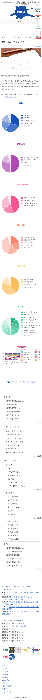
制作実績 (9, 493)
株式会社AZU (12, 514)
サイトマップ (6, 692)
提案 (9, 468)
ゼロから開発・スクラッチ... (16, 431)
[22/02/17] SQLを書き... (14, 562)
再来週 (20, 620)
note (5, 589)
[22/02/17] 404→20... (13, 555)
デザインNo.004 (13, 528)
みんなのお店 (12, 504)
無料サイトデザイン (13, 521)
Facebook (16, 586)
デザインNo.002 (13, 535)
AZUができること (14, 472)
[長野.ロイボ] (38, 26)
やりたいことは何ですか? (12, 427)
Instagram (8, 586)
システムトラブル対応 (13, 445)
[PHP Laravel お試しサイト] (38, 18)
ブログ (6, 544)
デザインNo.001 (13, 539)
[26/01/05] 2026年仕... (13, 419)
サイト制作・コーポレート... (16, 449)
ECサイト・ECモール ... (14, 438)
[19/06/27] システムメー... (15, 566)
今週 (10, 620)
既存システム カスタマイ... (15, 442)
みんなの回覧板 (13, 497)
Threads (28, 586)
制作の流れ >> (32, 382)
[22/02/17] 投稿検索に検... (15, 548)
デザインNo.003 (13, 532)
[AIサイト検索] (38, 4)
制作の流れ (11, 479)
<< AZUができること (12, 382)
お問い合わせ (6, 680)
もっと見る (37, 422)
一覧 (23, 382)
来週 (15, 620)
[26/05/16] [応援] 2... (13, 404)
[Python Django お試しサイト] (38, 11)
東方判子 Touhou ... (14, 507)
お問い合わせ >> (10, 97)
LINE (22, 586)
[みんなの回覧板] (38, 35)
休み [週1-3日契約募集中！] (20, 626)
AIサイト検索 (6, 686)
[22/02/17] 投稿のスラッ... (15, 551)
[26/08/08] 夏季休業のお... (15, 401)
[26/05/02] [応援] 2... (13, 408)
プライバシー (6, 689)
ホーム (3, 37)
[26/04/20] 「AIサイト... (14, 415)
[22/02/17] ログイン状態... (15, 558)
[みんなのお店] (38, 44)
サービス (20, 37)
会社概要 (5, 677)
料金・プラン (12, 482)
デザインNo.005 (13, 525)
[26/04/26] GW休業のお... (14, 411)
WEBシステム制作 (12, 37)
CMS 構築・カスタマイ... (14, 435)
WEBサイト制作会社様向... (15, 452)
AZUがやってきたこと (15, 475)
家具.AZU (11, 511)
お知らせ (7, 397)
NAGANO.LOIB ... (14, 500)
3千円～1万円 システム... (16, 486)
